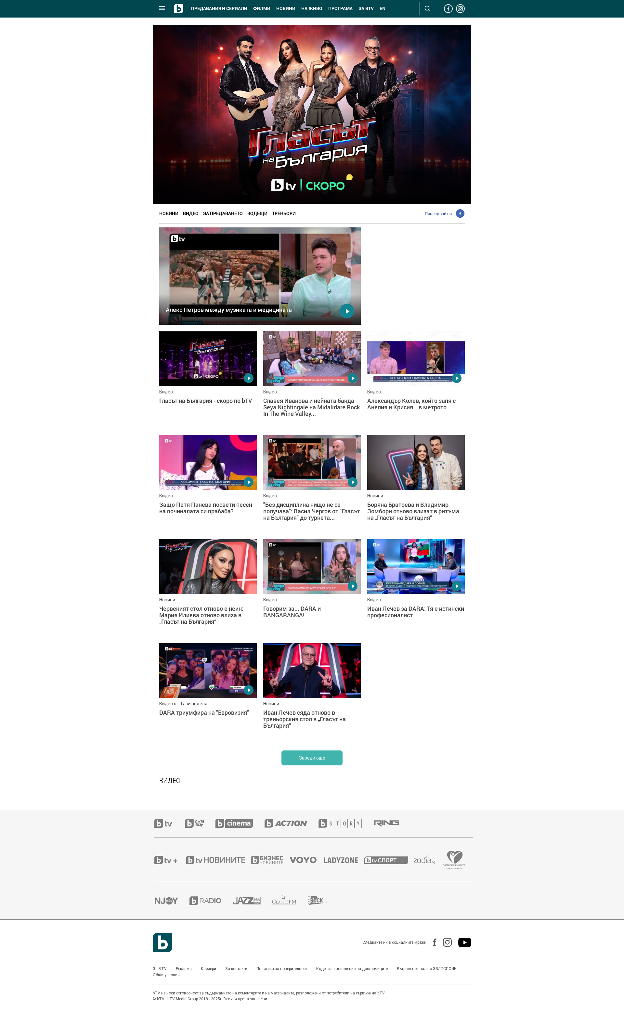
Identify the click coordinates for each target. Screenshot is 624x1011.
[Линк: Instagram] (444, 942)
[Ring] (392, 823)
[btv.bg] (169, 823)
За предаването (223, 213)
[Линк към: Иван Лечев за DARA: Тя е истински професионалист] (416, 588)
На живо (311, 8)
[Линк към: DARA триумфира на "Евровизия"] (208, 692)
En (382, 8)
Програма (340, 8)
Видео (191, 213)
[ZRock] (323, 900)
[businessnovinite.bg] (270, 860)
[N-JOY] (171, 900)
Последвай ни (438, 213)
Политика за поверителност (281, 968)
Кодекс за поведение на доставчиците (352, 968)
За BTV (160, 968)
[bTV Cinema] (240, 823)
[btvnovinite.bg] (218, 860)
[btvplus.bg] (169, 860)
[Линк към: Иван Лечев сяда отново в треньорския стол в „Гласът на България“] (312, 692)
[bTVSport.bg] (389, 860)
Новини (285, 8)
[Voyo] (307, 859)
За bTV (366, 8)
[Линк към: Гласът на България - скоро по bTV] (208, 380)
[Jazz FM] (252, 900)
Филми (261, 8)
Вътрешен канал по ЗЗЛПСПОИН (427, 968)
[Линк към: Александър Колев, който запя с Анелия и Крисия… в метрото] (416, 380)
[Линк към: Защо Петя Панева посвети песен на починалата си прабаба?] (208, 484)
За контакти (236, 968)
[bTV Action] (291, 823)
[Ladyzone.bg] (344, 860)
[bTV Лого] (162, 942)
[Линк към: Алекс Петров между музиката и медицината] (260, 276)
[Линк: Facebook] (431, 942)
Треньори (284, 213)
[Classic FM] (290, 900)
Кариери (208, 968)
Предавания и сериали (219, 8)
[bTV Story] (345, 823)
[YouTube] (461, 942)
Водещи (257, 213)
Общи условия (166, 975)
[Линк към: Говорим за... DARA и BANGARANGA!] (312, 588)
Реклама (184, 968)
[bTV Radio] (211, 900)
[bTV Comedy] (200, 823)
